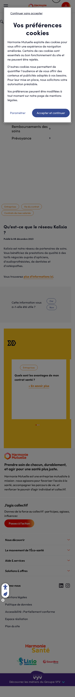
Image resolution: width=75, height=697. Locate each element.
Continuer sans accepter (26, 13)
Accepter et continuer (51, 113)
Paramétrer (17, 113)
